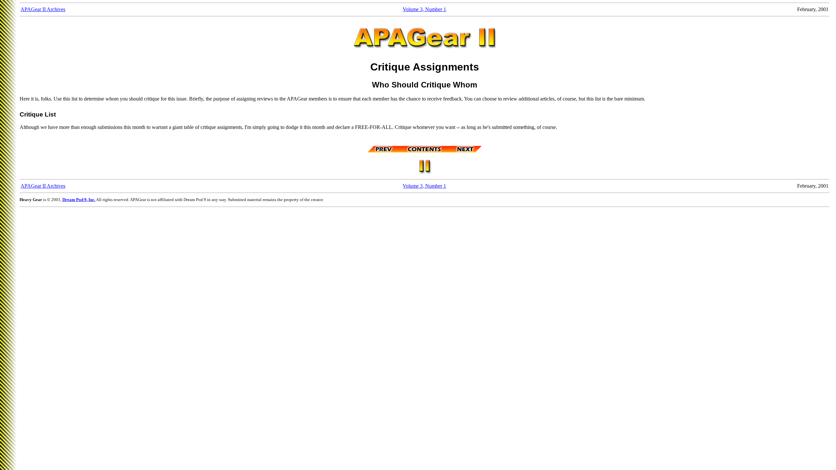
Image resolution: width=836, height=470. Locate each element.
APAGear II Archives (43, 9)
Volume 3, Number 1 (424, 9)
